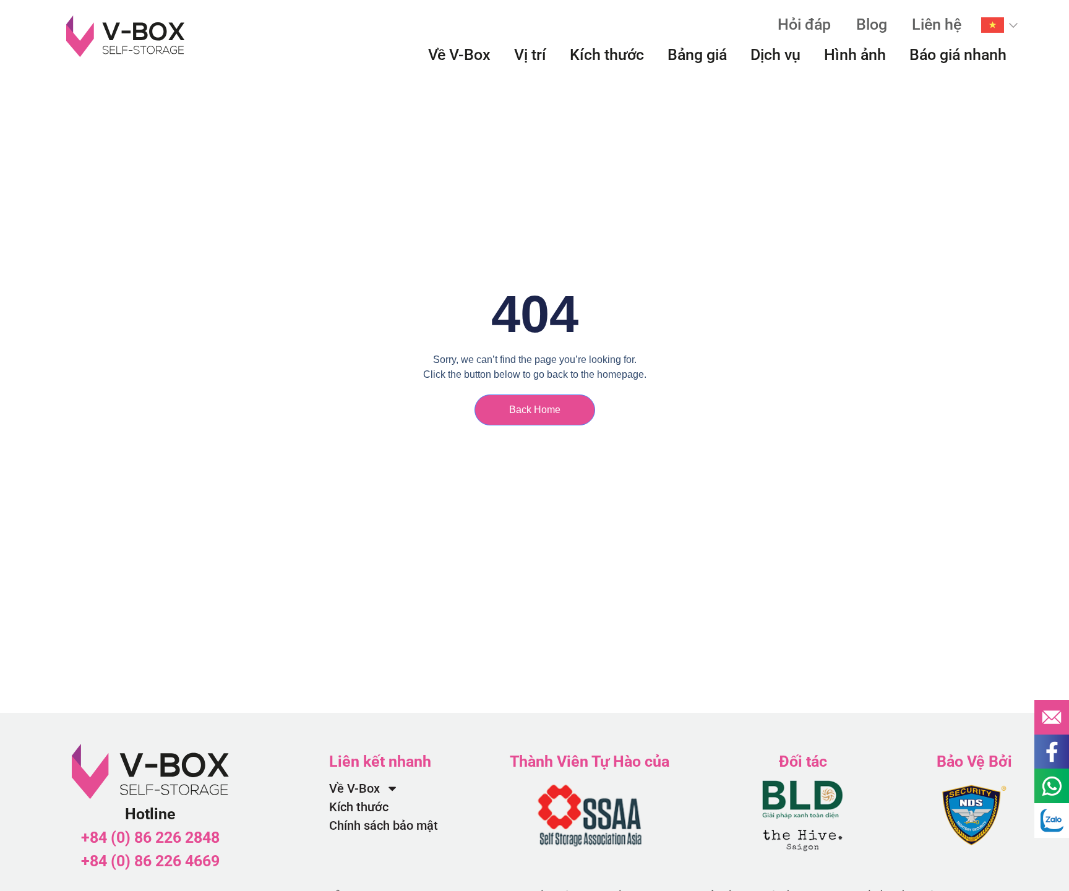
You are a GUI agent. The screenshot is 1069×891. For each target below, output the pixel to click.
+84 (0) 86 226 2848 (150, 837)
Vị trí (530, 55)
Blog (871, 24)
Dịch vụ (775, 55)
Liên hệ (936, 24)
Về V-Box (459, 55)
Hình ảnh (855, 55)
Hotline (150, 814)
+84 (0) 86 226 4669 (150, 861)
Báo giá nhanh (958, 55)
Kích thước (607, 55)
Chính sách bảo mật (383, 825)
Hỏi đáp (804, 24)
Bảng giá (697, 55)
